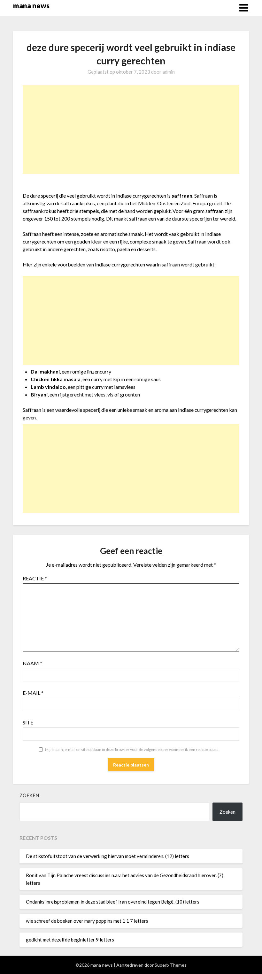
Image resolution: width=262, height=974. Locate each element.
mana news (31, 5)
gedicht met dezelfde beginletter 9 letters (70, 939)
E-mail (33, 693)
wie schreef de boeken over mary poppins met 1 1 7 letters (87, 921)
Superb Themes (171, 965)
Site (28, 722)
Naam (32, 663)
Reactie (35, 578)
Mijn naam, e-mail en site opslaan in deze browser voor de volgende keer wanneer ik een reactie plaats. (132, 749)
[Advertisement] (131, 129)
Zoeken (29, 795)
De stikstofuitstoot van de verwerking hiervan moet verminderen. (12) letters (107, 856)
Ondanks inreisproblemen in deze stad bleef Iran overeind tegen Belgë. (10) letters (112, 902)
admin (168, 72)
